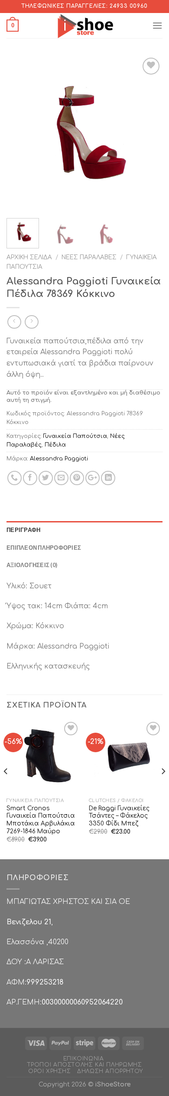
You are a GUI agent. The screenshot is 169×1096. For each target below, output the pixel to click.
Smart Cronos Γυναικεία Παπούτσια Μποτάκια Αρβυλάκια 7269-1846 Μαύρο (40, 820)
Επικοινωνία (83, 1059)
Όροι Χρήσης (49, 1071)
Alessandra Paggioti (59, 459)
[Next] (148, 133)
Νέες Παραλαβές (89, 257)
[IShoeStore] (84, 25)
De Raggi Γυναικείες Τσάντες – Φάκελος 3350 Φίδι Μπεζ (119, 816)
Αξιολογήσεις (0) (31, 564)
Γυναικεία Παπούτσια (75, 436)
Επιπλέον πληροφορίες (43, 547)
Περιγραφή (23, 529)
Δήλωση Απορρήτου (110, 1071)
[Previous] (20, 133)
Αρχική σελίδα (29, 257)
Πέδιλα (55, 445)
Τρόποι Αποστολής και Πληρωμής (84, 1065)
